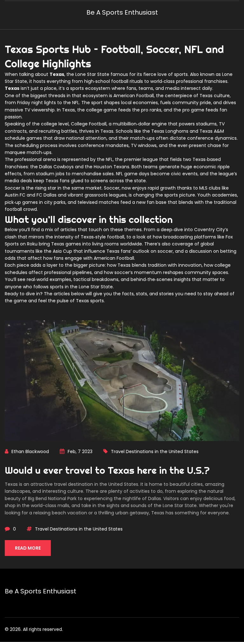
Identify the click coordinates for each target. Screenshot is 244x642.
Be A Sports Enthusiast (122, 12)
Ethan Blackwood (30, 451)
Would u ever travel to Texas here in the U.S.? (107, 470)
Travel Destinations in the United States (155, 451)
